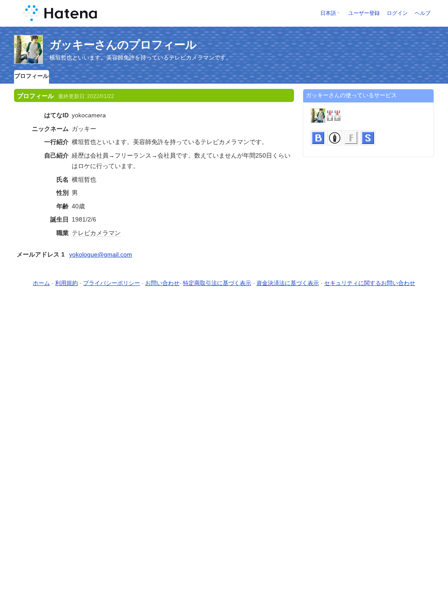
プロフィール (31, 76)
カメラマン (105, 232)
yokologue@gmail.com (100, 254)
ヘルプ (422, 13)
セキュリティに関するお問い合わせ (369, 283)
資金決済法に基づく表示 (287, 283)
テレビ (81, 232)
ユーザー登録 (364, 13)
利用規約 (66, 283)
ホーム (41, 283)
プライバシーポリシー (111, 283)
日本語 (328, 13)
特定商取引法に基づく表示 (217, 283)
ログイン (397, 13)
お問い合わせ (162, 283)
